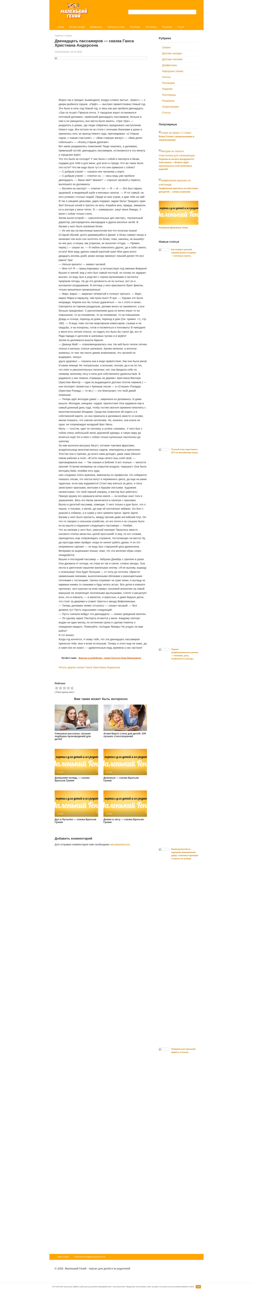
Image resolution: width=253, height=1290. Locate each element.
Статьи (180, 27)
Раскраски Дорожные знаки (173, 227)
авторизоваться (120, 844)
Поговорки (135, 27)
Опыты (166, 77)
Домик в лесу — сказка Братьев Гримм (123, 820)
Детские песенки (172, 59)
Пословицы (151, 27)
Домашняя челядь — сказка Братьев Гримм (72, 779)
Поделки (167, 88)
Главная (59, 35)
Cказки (60, 27)
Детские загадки (77, 27)
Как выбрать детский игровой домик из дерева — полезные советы (183, 252)
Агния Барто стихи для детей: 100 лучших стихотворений (124, 735)
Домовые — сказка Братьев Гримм (121, 779)
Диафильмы (96, 27)
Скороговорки (170, 106)
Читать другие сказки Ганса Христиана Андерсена (89, 667)
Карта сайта (63, 1257)
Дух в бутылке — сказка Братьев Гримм (75, 820)
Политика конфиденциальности (89, 1257)
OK (198, 1287)
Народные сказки (116, 27)
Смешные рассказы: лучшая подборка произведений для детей (73, 736)
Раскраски (167, 27)
